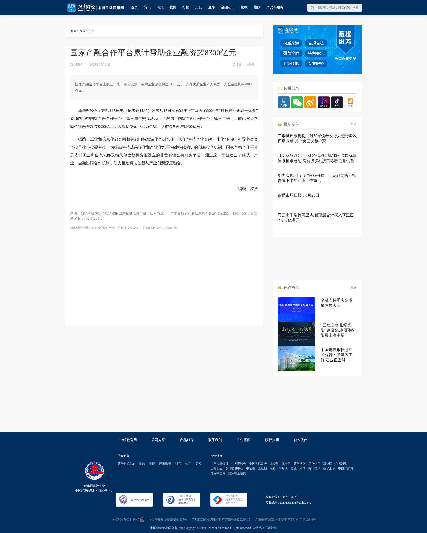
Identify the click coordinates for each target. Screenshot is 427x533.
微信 (142, 463)
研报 (160, 7)
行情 (185, 7)
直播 (211, 7)
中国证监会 (238, 463)
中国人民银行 (219, 463)
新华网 (327, 463)
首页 (134, 7)
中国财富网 (345, 468)
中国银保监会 (258, 463)
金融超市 (228, 7)
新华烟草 (329, 468)
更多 (354, 124)
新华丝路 (299, 463)
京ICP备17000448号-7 (125, 519)
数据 (173, 7)
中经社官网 (128, 440)
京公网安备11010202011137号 (168, 519)
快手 (188, 463)
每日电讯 (314, 468)
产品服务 (187, 440)
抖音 (178, 463)
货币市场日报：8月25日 (298, 195)
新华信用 (314, 463)
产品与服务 (275, 7)
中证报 (250, 468)
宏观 (82, 31)
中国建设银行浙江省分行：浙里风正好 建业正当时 (336, 355)
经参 (273, 468)
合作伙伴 (300, 440)
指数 (257, 7)
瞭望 (294, 468)
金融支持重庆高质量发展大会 (336, 303)
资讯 (147, 7)
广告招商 (244, 440)
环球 (302, 468)
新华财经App (126, 463)
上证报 (262, 468)
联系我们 (215, 440)
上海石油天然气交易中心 (227, 468)
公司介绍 (158, 440)
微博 (152, 463)
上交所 (274, 463)
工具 (198, 7)
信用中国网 (218, 473)
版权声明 (272, 440)
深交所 (286, 463)
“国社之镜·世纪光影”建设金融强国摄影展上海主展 (337, 330)
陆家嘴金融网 (237, 473)
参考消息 (341, 463)
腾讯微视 (165, 463)
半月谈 (283, 468)
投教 (244, 7)
